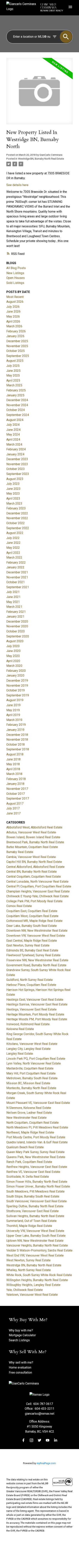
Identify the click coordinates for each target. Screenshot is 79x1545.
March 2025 (14, 385)
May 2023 (13, 493)
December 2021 (17, 572)
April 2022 (13, 553)
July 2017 (13, 808)
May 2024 (13, 434)
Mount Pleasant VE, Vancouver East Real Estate (38, 1103)
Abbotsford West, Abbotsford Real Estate (34, 827)
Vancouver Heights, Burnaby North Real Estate (37, 1245)
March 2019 (14, 720)
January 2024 (15, 454)
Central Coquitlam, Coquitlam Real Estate (33, 876)
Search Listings (19, 1340)
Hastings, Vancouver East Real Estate (31, 1009)
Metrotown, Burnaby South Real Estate (32, 1078)
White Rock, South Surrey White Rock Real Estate (39, 1275)
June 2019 (13, 705)
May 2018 (13, 764)
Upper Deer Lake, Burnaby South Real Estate (36, 1235)
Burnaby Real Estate (19, 852)
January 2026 (15, 336)
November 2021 (17, 577)
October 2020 (15, 631)
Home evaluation (20, 1367)
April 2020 (13, 661)
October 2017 (15, 794)
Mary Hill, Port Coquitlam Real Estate (31, 1073)
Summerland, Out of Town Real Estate (31, 1221)
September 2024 (17, 415)
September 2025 (17, 356)
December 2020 (17, 621)
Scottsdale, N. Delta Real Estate (27, 1176)
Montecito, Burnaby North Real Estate (31, 1088)
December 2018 (17, 735)
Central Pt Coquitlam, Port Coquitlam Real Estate (38, 886)
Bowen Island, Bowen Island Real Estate (33, 837)
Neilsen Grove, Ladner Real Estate (29, 1112)
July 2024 (13, 425)
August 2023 (14, 479)
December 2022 (17, 513)
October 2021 (15, 582)
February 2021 (16, 612)
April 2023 (13, 498)
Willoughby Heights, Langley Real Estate (33, 1285)
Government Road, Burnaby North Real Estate (36, 965)
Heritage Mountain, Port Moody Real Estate (35, 1014)
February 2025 (16, 390)
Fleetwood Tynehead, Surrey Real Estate (33, 955)
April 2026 (13, 321)
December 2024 (17, 400)
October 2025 (15, 351)
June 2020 (13, 651)
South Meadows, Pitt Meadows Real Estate (35, 1191)
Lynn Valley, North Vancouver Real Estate (33, 1063)
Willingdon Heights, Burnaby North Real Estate (37, 1280)
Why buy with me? (21, 1330)
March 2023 (14, 503)
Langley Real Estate (19, 1053)
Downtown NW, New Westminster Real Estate (36, 930)
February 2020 (16, 671)
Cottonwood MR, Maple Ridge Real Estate (34, 921)
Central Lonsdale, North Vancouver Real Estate (37, 881)
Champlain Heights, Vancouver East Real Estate (38, 891)
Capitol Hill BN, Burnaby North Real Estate (34, 862)
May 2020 (13, 656)
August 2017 (14, 803)
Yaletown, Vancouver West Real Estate (32, 1294)
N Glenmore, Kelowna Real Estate (28, 1108)
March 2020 (14, 666)
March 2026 (14, 326)
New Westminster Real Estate (26, 1117)
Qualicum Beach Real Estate (25, 1147)
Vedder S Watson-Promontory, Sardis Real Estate (39, 1250)
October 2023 (15, 469)
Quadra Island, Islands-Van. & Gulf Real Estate (37, 1142)
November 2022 (17, 518)
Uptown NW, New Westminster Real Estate (34, 1240)
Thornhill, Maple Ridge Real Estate (29, 1226)
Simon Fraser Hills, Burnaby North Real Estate (36, 1181)
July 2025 (13, 366)
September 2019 (17, 695)
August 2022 (14, 533)
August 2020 (14, 641)
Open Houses (15, 278)
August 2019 (14, 700)
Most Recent (15, 297)
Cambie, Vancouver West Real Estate (31, 857)
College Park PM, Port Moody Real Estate (34, 901)
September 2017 (17, 798)
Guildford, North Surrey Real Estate (29, 980)
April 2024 (13, 439)
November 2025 (17, 346)
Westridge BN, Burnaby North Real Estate (41, 158)
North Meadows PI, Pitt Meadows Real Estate (37, 1127)
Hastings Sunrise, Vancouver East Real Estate (36, 1004)
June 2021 (13, 597)
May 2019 (13, 710)
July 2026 (13, 307)
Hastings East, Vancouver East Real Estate (34, 999)
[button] (23, 1440)
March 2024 (14, 444)
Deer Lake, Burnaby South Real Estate (31, 926)
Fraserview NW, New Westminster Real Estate (37, 960)
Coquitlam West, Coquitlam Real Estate (32, 916)
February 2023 (16, 508)
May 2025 (13, 375)
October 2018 (15, 744)
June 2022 (13, 543)
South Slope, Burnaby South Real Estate (32, 1196)
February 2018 (16, 779)
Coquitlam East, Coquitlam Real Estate (31, 911)
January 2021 (15, 616)
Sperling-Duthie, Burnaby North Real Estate (34, 1206)
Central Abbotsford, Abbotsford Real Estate (35, 867)
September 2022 (17, 528)
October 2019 (15, 690)
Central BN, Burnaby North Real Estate (31, 871)
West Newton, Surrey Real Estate (28, 1260)
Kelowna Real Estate (20, 1029)
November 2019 (17, 685)
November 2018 (17, 739)
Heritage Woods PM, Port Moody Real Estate (36, 1019)
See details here (17, 185)
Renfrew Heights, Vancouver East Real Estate (36, 1167)
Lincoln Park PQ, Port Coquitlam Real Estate (35, 1058)
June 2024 (13, 430)
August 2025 (14, 361)
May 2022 (13, 548)
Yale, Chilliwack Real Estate (24, 1290)
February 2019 (16, 725)
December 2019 (17, 680)
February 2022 (16, 562)
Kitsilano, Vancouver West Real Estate (31, 1044)
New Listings (15, 273)
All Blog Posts (16, 268)
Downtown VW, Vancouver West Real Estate (35, 935)
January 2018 (15, 784)
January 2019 (15, 730)
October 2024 (15, 410)
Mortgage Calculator (22, 1335)
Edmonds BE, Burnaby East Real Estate (32, 950)
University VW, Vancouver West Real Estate (35, 1231)
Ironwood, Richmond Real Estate (28, 1024)
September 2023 (17, 474)
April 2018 (13, 769)
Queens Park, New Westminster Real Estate (35, 1157)
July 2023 (13, 484)
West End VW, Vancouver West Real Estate (35, 1255)
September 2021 (17, 587)
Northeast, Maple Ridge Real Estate (30, 1132)
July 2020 (13, 646)
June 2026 (13, 311)
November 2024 (17, 405)
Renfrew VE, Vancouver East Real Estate (33, 1172)
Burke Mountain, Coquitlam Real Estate (32, 847)
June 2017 (13, 813)
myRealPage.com (46, 1463)
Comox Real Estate (19, 906)
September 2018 (17, 749)
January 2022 (15, 567)
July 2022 (13, 538)
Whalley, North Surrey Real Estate (28, 1270)
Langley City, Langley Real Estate (28, 1049)
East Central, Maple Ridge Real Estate (31, 940)
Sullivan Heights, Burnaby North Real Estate (35, 1216)
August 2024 (14, 420)
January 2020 (15, 675)
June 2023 (13, 489)
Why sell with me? (21, 1362)
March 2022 (14, 557)
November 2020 (17, 626)
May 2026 (13, 316)
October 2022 (15, 523)
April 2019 (13, 715)
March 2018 (14, 774)
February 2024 (16, 449)
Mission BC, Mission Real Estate (28, 1083)
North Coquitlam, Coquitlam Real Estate (32, 1122)
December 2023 (17, 459)
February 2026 (16, 331)
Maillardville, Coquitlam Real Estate (29, 1068)
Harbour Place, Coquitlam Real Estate (31, 985)
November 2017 (17, 789)
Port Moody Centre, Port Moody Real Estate (35, 1137)
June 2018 (13, 759)
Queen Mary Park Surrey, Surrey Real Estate (35, 1152)
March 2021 (14, 607)
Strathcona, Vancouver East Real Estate (32, 1211)
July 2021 (13, 592)
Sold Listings (15, 283)
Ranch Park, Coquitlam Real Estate (29, 1162)
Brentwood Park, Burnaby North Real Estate (35, 842)
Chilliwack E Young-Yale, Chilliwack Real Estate (37, 896)
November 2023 (17, 464)
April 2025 (13, 380)
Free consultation (20, 1372)
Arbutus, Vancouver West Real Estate (31, 832)
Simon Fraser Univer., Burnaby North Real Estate (38, 1186)
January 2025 (15, 395)
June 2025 (13, 371)
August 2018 (14, 754)
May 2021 (13, 602)
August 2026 (14, 302)
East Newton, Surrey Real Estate (27, 945)
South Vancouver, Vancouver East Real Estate (36, 1201)
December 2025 (17, 341)
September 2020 (17, 636)
